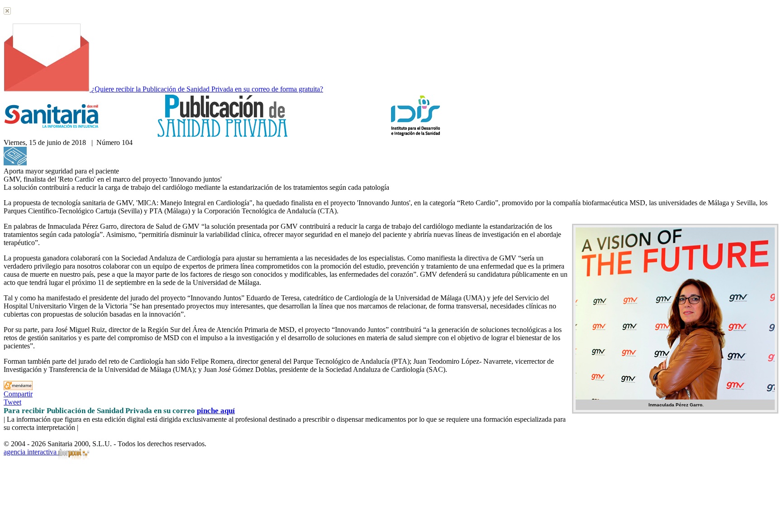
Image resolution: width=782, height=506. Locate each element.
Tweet (12, 402)
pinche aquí (216, 410)
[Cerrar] (7, 12)
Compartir (18, 394)
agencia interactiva (31, 452)
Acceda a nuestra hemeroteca (69, 163)
